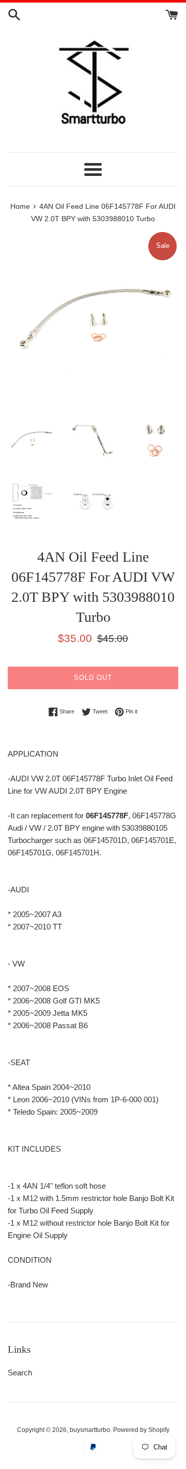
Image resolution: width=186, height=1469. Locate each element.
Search (20, 1372)
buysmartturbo (90, 1430)
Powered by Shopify (141, 1430)
